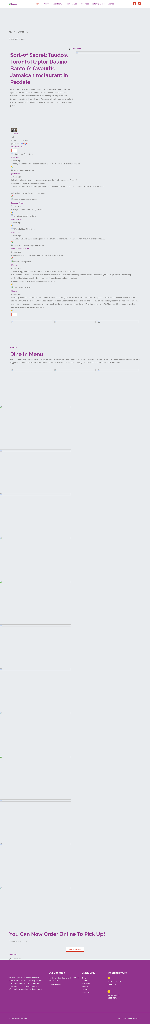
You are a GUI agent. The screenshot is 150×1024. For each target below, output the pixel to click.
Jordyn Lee (15, 173)
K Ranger (15, 157)
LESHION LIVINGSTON (20, 248)
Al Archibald (16, 232)
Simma (14, 291)
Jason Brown (16, 219)
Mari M (14, 265)
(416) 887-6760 (15, 959)
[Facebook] (134, 3)
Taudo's (14, 134)
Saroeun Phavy (17, 203)
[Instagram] (139, 3)
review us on (16, 147)
